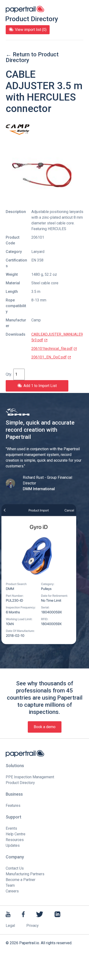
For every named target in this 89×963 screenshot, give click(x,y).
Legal (10, 925)
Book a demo (45, 727)
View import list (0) (31, 29)
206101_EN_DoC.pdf (49, 357)
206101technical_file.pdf (52, 348)
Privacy (32, 925)
